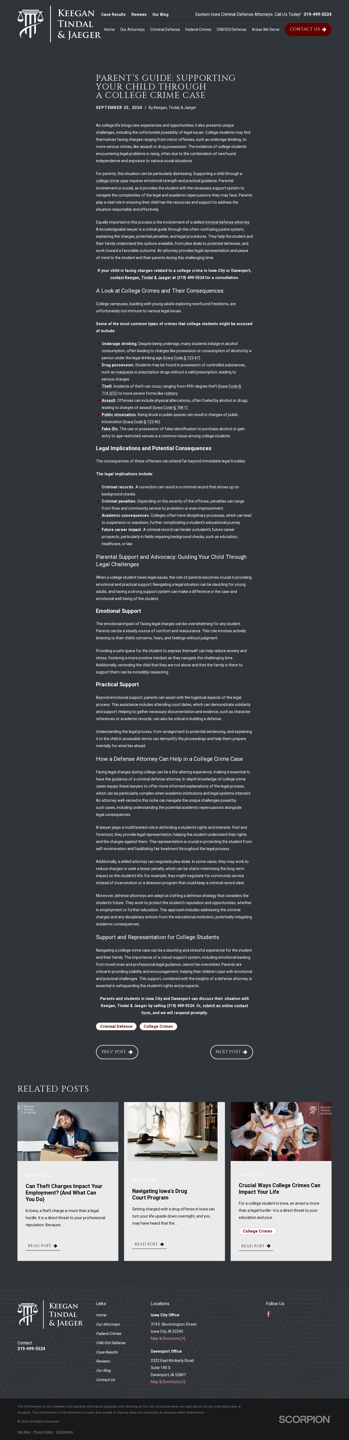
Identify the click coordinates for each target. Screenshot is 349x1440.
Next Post (228, 1052)
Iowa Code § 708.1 (170, 407)
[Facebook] (268, 1314)
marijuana (124, 372)
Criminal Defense (116, 1026)
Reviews (139, 14)
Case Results (113, 14)
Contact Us (305, 29)
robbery (170, 393)
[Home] (59, 24)
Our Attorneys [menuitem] (132, 29)
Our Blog (160, 14)
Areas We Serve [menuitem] (265, 29)
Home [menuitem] (109, 29)
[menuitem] (23, 1432)
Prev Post (114, 1052)
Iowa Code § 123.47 (181, 358)
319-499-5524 (318, 14)
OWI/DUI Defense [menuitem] (231, 29)
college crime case (112, 181)
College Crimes (158, 1026)
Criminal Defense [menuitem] (165, 29)
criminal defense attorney (227, 222)
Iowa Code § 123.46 (141, 422)
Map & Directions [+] (168, 1338)
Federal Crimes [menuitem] (198, 29)
